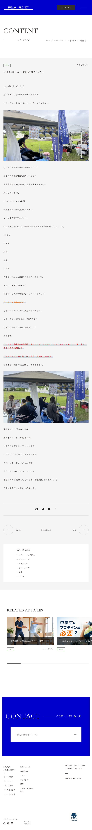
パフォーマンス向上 (27, 555)
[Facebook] (37, 509)
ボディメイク (24, 568)
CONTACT (66, 7)
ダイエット (23, 563)
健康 (20, 572)
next (74, 529)
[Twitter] (43, 509)
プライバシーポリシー (11, 819)
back (18, 529)
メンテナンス (24, 559)
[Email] (49, 509)
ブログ (7, 65)
